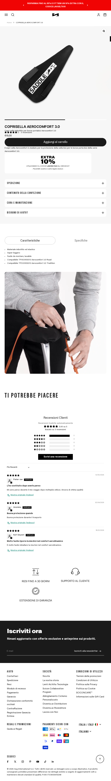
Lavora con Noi (50, 712)
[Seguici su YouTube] (37, 761)
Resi (9, 684)
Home (9, 23)
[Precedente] (23, 5)
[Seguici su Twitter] (15, 761)
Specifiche (81, 240)
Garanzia (11, 697)
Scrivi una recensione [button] (55, 457)
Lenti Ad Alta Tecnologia (55, 684)
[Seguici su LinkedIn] (52, 761)
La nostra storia (51, 680)
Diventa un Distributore (55, 704)
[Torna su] (100, 759)
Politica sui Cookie (85, 689)
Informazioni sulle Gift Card (90, 697)
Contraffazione (14, 709)
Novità (46, 676)
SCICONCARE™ (84, 693)
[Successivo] (87, 5)
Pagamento (13, 693)
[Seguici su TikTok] (45, 761)
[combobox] (90, 724)
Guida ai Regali (14, 729)
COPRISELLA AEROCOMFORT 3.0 (29, 23)
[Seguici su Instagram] (22, 761)
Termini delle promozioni (88, 676)
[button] (11, 133)
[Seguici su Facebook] (7, 761)
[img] (13, 476)
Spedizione (12, 680)
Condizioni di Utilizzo (87, 680)
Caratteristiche (30, 240)
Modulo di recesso (16, 689)
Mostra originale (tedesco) (23, 523)
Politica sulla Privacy (86, 684)
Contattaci (12, 676)
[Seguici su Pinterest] (30, 761)
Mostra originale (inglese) (22, 495)
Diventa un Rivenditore (54, 708)
